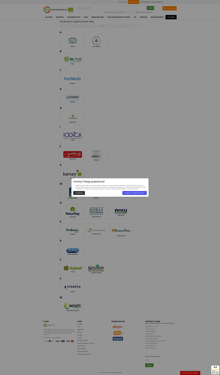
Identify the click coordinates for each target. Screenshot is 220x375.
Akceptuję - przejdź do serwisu (135, 193)
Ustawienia (79, 193)
